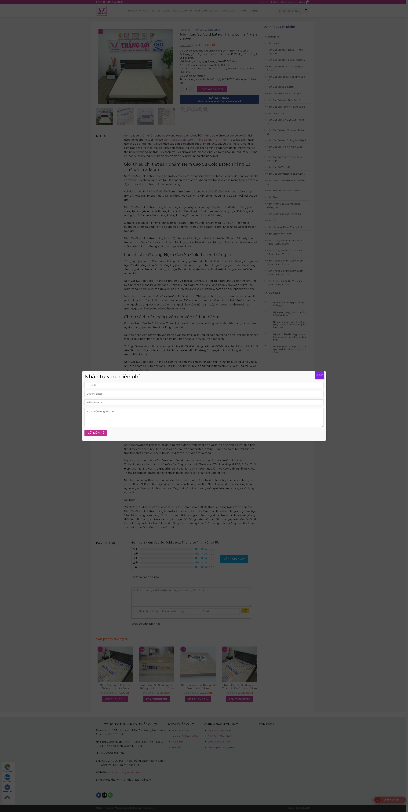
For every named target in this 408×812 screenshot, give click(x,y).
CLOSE (319, 375)
